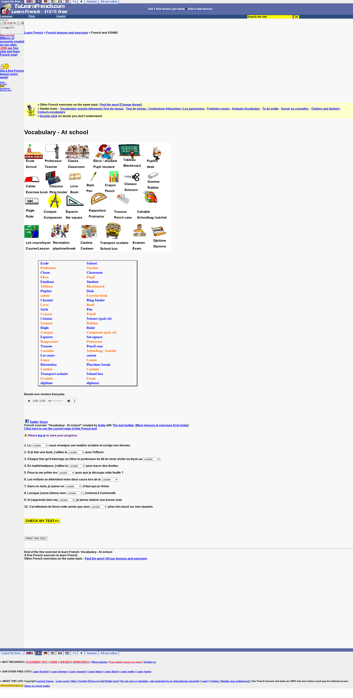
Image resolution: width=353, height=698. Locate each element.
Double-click (48, 116)
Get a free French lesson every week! (12, 74)
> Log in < (7, 27)
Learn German (59, 671)
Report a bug (5, 90)
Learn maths (128, 671)
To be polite (270, 108)
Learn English (41, 671)
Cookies (214, 681)
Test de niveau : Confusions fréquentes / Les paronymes (165, 108)
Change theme (130, 104)
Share (44, 422)
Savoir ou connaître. (295, 108)
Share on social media (37, 686)
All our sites (109, 653)
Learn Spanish (77, 671)
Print (2, 86)
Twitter (34, 422)
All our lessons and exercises (126, 558)
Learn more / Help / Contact (71, 681)
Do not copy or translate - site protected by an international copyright (159, 681)
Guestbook (5, 88)
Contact (3, 84)
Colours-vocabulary (51, 112)
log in (42, 435)
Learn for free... (11, 653)
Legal (204, 681)
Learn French (33, 32)
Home (2, 82)
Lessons (6, 16)
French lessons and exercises (67, 32)
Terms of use (96, 681)
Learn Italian (95, 671)
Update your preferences (235, 681)
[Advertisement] (188, 67)
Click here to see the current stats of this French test (60, 428)
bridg (101, 425)
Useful (60, 16)
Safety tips (111, 681)
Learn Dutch (111, 671)
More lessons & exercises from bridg (162, 425)
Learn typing (144, 671)
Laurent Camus (45, 681)
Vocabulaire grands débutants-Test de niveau (92, 108)
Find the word (109, 104)
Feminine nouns (218, 108)
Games (92, 653)
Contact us (150, 662)
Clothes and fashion (325, 108)
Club (31, 16)
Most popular (99, 662)
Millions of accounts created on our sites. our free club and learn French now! (12, 46)
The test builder (123, 425)
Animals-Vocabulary (246, 108)
